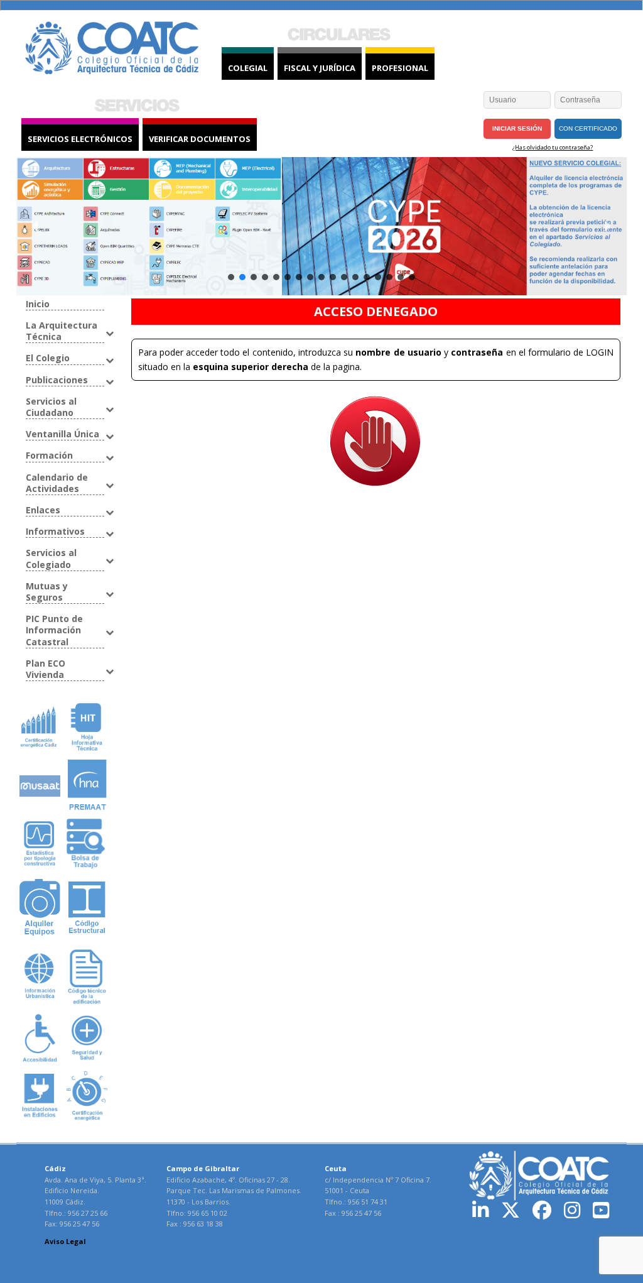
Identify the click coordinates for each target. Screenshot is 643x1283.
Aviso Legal (65, 1241)
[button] (36, 226)
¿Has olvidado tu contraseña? (552, 147)
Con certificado (588, 128)
